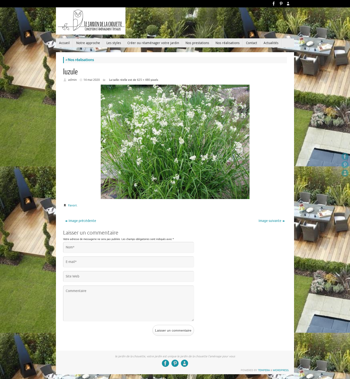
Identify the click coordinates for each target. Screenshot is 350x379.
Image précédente (82, 221)
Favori (72, 205)
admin (72, 80)
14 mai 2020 (91, 80)
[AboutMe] (288, 3)
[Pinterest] (281, 3)
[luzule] (175, 142)
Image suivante (270, 221)
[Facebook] (273, 3)
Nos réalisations (79, 60)
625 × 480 (143, 80)
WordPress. (281, 370)
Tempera (264, 370)
